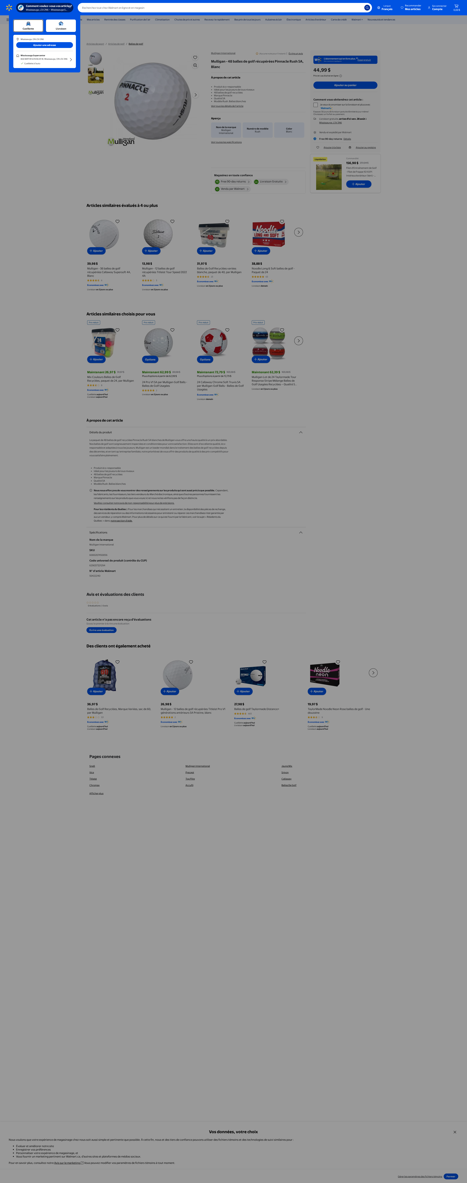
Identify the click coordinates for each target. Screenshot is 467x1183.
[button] (411, 7)
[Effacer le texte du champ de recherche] (358, 7)
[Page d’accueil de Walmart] (9, 7)
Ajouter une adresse (44, 45)
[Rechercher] (367, 8)
